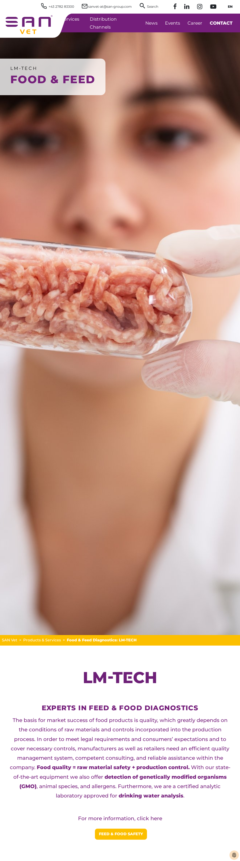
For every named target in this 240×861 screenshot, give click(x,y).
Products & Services (42, 640)
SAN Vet (9, 640)
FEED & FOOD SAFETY (121, 834)
